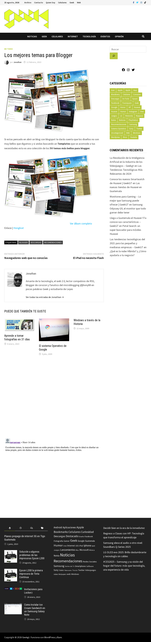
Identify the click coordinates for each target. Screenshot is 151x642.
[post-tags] (42, 528)
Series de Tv (69, 566)
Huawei (137, 107)
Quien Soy (50, 2)
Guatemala (90, 540)
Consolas (137, 94)
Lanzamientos (67, 549)
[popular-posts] (9, 528)
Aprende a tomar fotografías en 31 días (17, 337)
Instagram (133, 111)
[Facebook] (134, 2)
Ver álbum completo (81, 223)
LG (121, 116)
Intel (142, 111)
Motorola (129, 116)
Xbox (125, 137)
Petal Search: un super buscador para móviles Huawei (125, 230)
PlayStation (133, 120)
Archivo (27, 2)
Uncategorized (117, 133)
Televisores (68, 570)
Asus (135, 90)
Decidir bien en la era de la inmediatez (124, 528)
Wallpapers (62, 574)
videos (56, 574)
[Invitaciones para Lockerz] (13, 589)
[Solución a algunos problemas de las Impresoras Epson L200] (10, 552)
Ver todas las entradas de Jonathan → (45, 297)
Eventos (105, 36)
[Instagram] (141, 2)
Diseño (81, 536)
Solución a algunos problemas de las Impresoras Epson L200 (31, 555)
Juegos (114, 116)
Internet (73, 36)
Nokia (113, 120)
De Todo (8, 49)
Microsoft (84, 549)
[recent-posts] (20, 528)
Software (89, 566)
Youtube (133, 137)
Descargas (36, 242)
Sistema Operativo (118, 128)
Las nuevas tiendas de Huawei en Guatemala (126, 187)
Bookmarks (61, 532)
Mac (77, 550)
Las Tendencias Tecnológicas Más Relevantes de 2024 (126, 169)
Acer (113, 90)
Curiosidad (87, 532)
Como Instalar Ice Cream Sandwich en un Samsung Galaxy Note (34, 609)
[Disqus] (54, 397)
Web (79, 2)
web (69, 574)
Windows (136, 133)
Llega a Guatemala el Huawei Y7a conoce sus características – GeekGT (128, 222)
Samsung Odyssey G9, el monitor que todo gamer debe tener (128, 208)
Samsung (133, 124)
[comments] (31, 528)
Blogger (23, 242)
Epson (135, 99)
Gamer (67, 541)
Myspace (139, 116)
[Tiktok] (145, 2)
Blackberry (115, 94)
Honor (122, 107)
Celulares (62, 2)
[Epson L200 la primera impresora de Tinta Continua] (10, 570)
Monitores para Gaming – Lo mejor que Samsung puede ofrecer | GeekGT (125, 200)
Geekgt (26, 637)
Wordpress (115, 137)
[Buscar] (114, 56)
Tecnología (89, 36)
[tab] (9, 528)
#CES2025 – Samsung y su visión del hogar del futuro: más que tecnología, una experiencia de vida (124, 565)
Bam (59, 637)
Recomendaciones (53, 242)
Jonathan (17, 62)
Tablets (61, 570)
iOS (77, 545)
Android (58, 527)
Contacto (38, 2)
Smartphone (80, 566)
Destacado (72, 536)
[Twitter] (138, 2)
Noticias (32, 36)
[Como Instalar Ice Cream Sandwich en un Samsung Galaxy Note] (13, 605)
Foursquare (127, 103)
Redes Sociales (90, 561)
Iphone (87, 545)
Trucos (74, 570)
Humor (123, 111)
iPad (81, 545)
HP (130, 107)
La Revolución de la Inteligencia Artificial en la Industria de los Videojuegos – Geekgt (127, 161)
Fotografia (58, 540)
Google (114, 107)
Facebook (115, 103)
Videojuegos (90, 570)
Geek (72, 2)
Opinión (119, 36)
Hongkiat (18, 228)
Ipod (93, 546)
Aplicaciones (69, 527)
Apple (120, 90)
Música (92, 550)
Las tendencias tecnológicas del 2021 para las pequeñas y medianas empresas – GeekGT (127, 243)
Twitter (139, 128)
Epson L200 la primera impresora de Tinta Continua (31, 574)
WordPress (49, 637)
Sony (131, 128)
